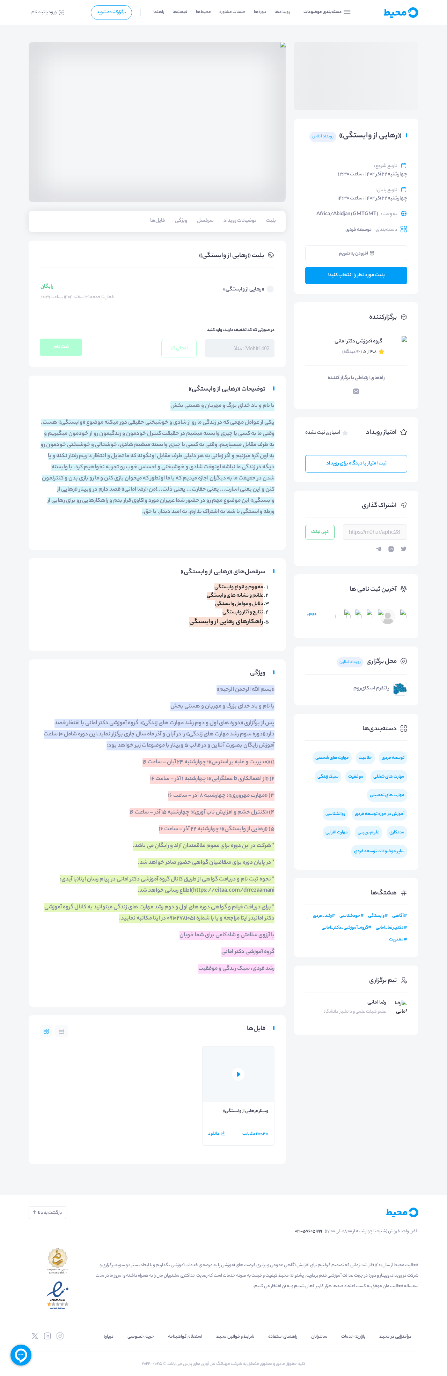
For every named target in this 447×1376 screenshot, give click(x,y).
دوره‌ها (260, 12)
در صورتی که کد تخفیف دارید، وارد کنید (240, 330)
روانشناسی (335, 814)
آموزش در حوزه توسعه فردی (379, 814)
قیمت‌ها (180, 12)
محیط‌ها (203, 12)
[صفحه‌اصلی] (389, 12)
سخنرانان (319, 1336)
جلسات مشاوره (232, 12)
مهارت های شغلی (388, 776)
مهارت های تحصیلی (387, 795)
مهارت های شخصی (332, 758)
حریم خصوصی (140, 1336)
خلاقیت (365, 758)
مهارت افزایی (336, 832)
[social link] (60, 1336)
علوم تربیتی (369, 832)
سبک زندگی (327, 776)
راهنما (158, 12)
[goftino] (20, 1355)
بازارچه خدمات (353, 1336)
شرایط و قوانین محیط (235, 1336)
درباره (108, 1336)
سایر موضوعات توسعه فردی (379, 851)
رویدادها (282, 12)
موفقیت (356, 776)
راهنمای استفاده (282, 1336)
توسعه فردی (358, 230)
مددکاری (396, 832)
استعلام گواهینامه (185, 1336)
